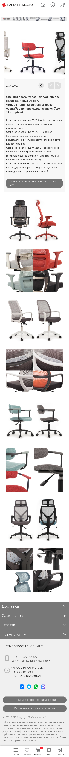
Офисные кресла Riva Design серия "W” (32, 183)
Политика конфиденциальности (35, 699)
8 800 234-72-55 (24, 657)
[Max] (44, 689)
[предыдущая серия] (50, 85)
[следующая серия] (58, 85)
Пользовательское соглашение (34, 708)
